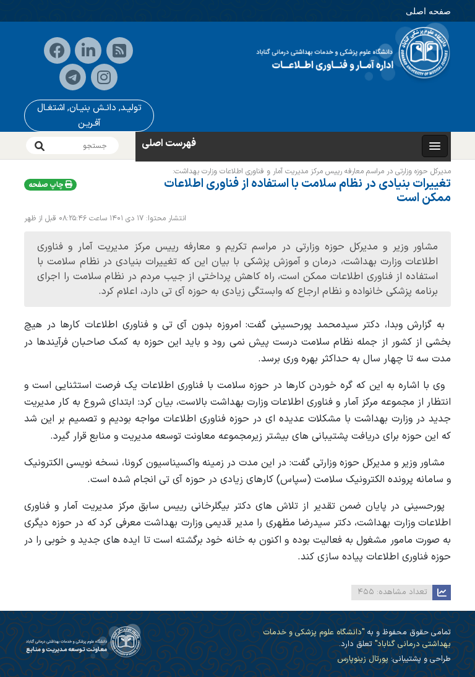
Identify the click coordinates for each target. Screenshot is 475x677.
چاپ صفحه (46, 185)
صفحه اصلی (428, 11)
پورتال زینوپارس (362, 659)
